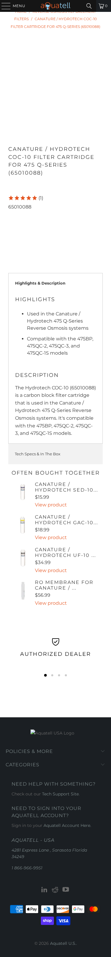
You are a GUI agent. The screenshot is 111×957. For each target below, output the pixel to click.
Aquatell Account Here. (67, 825)
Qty (12, 214)
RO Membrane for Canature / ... (64, 585)
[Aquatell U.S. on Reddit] (55, 890)
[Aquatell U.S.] (55, 6)
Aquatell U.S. (63, 943)
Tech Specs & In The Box (37, 453)
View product (51, 505)
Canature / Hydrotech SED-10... (66, 487)
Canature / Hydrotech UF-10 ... (65, 552)
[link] (25, 198)
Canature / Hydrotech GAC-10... (66, 519)
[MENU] (3, 6)
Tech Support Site (60, 794)
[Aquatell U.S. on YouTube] (65, 890)
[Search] (89, 6)
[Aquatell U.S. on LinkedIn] (44, 890)
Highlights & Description (40, 283)
